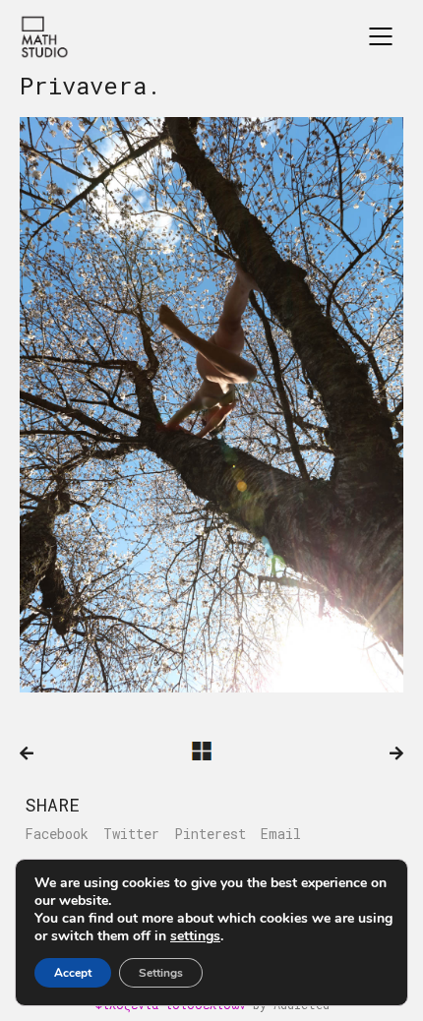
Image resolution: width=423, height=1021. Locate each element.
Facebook (57, 834)
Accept (72, 973)
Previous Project (26, 753)
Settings (161, 973)
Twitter (131, 834)
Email (281, 834)
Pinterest (210, 834)
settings (195, 936)
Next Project (396, 753)
